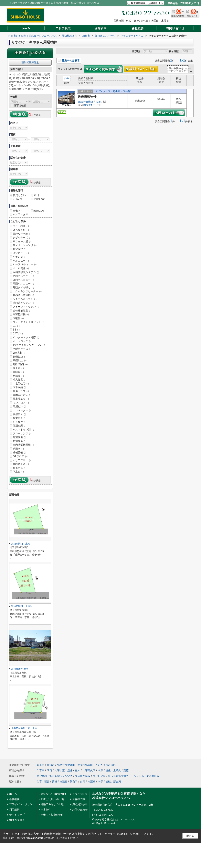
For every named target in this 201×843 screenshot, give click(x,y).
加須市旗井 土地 (19, 668)
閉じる (190, 835)
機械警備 (19, 452)
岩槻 (108, 781)
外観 (66, 78)
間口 (49, 770)
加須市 (87, 105)
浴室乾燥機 (21, 314)
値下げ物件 (20, 105)
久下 (93, 105)
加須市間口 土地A (21, 606)
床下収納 (19, 387)
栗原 (126, 770)
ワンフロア (21, 402)
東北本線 (42, 776)
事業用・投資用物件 (52, 814)
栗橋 (54, 781)
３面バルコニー (23, 279)
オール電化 (21, 268)
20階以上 (19, 360)
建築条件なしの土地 (52, 804)
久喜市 (40, 764)
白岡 (82, 781)
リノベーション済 (25, 245)
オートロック (22, 341)
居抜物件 (19, 421)
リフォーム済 (22, 241)
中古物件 (46, 809)
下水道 (18, 471)
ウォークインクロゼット (28, 322)
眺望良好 (19, 249)
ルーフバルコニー (25, 264)
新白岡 (74, 781)
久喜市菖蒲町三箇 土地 (24, 728)
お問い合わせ (80, 809)
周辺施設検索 (80, 804)
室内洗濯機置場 (23, 444)
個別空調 (19, 425)
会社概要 (14, 799)
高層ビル (19, 406)
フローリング (22, 433)
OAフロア (20, 456)
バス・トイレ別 (23, 429)
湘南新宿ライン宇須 (60, 776)
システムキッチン (25, 299)
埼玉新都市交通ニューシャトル (126, 776)
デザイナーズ (22, 237)
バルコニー (21, 260)
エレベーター (22, 410)
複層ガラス (21, 391)
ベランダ (19, 256)
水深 (100, 770)
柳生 (108, 770)
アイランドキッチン (26, 306)
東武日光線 (99, 776)
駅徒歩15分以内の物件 (53, 793)
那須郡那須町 (85, 764)
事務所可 (19, 414)
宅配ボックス (22, 348)
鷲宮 (46, 781)
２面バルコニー (23, 275)
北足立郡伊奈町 (66, 764)
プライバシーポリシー (22, 804)
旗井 (69, 770)
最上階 (18, 368)
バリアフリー (22, 460)
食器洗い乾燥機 (23, 295)
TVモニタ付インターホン (29, 345)
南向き (18, 371)
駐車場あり (21, 398)
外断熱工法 (21, 464)
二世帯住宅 (21, 383)
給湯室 (18, 448)
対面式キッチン (23, 302)
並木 (77, 770)
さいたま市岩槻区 (105, 764)
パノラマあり (20, 214)
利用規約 (14, 809)
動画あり (39, 210)
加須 (98, 101)
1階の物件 (20, 364)
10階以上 (19, 356)
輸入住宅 (19, 379)
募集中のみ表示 (70, 60)
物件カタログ (17, 820)
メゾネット (21, 253)
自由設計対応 (22, 395)
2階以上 (19, 352)
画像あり (18, 210)
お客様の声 (78, 799)
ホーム (13, 793)
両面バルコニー (23, 283)
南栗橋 (91, 781)
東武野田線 (152, 776)
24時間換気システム (26, 272)
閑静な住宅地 (22, 233)
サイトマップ (17, 814)
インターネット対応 (26, 337)
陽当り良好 (21, 229)
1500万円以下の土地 (52, 799)
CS (16, 325)
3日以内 (17, 198)
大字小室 (60, 770)
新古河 (117, 781)
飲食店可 (19, 418)
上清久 (117, 770)
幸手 (100, 781)
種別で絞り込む (30, 62)
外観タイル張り (23, 287)
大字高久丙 (89, 770)
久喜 (39, 781)
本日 (36, 195)
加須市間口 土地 (20, 543)
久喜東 (40, 770)
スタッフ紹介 (80, 793)
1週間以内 (40, 198)
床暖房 (18, 318)
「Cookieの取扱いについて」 (40, 838)
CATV (18, 333)
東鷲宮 (63, 781)
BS (16, 329)
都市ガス (19, 467)
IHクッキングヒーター (27, 291)
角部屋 (18, 375)
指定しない (19, 195)
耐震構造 (19, 441)
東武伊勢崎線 (85, 101)
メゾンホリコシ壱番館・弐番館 (113, 91)
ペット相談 (21, 226)
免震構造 (19, 437)
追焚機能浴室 (22, 310)
